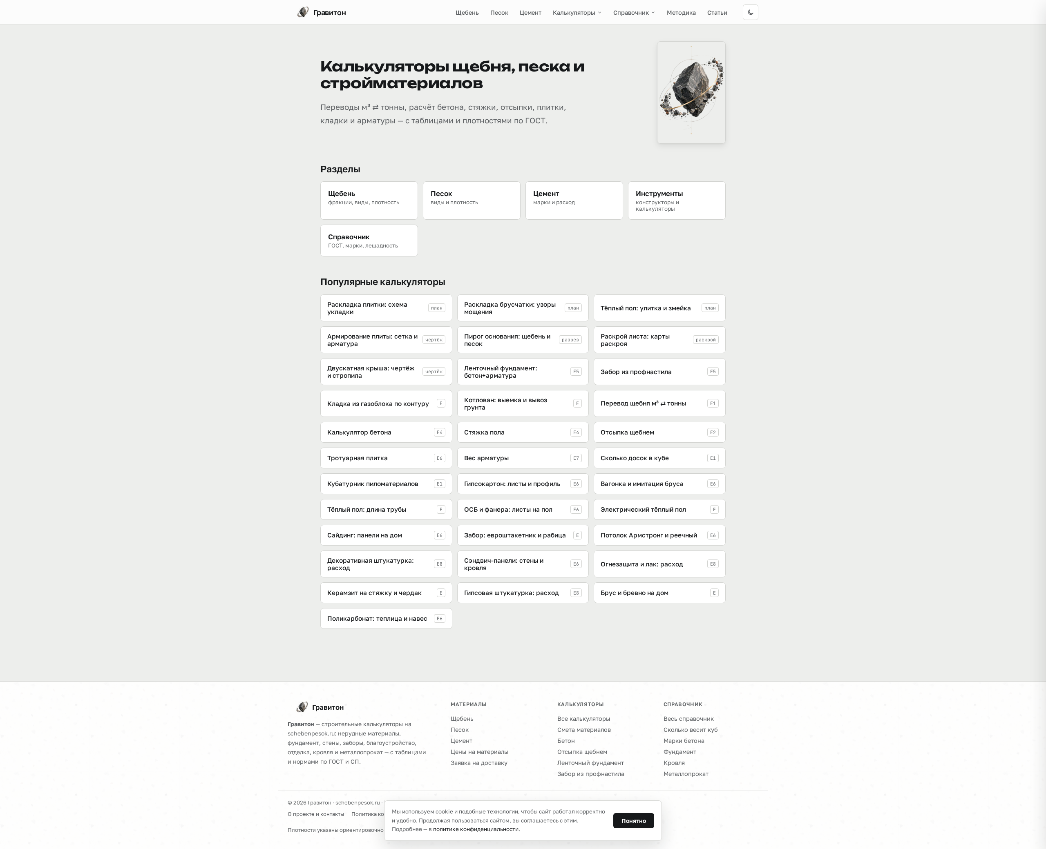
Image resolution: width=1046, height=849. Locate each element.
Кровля (674, 762)
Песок (499, 12)
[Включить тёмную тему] (750, 12)
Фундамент (680, 751)
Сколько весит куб (691, 729)
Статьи (717, 12)
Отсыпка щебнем (582, 751)
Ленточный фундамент (590, 762)
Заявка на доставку (479, 762)
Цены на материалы (480, 751)
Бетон (566, 740)
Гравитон (328, 707)
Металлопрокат (686, 773)
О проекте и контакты (316, 814)
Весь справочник (689, 718)
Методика (681, 12)
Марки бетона (684, 740)
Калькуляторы (574, 12)
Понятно (633, 820)
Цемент (530, 12)
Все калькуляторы (583, 718)
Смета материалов (584, 729)
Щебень (467, 12)
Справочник (631, 12)
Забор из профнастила (590, 773)
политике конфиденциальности (476, 829)
